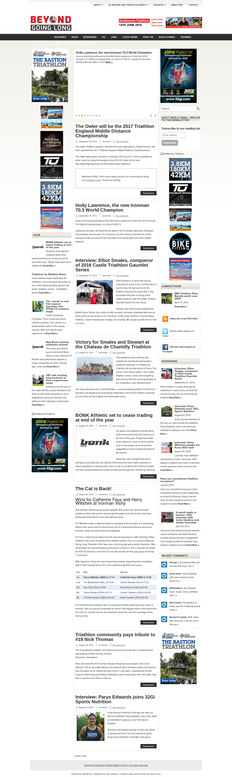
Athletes (160, 5)
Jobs (114, 37)
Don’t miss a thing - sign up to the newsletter (181, 119)
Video (57, 43)
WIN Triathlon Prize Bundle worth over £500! (186, 296)
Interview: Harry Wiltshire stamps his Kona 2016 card (187, 445)
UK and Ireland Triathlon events (128, 5)
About (98, 5)
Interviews (90, 37)
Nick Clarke (175, 602)
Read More (148, 193)
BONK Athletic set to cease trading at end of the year (58, 245)
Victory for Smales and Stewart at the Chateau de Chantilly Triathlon (113, 344)
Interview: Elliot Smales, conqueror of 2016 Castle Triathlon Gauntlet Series (114, 265)
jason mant (175, 573)
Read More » (49, 265)
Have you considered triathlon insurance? (179, 480)
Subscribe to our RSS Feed (183, 318)
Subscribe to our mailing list (181, 128)
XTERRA (91, 43)
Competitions (41, 41)
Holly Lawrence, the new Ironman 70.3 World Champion (114, 52)
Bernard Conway (178, 617)
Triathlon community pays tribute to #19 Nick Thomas (115, 637)
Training (186, 37)
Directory (177, 5)
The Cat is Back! (93, 488)
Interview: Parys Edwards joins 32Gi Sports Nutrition (115, 699)
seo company (112, 773)
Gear (74, 37)
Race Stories (167, 37)
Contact (193, 5)
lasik (131, 773)
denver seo (156, 773)
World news (74, 43)
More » (109, 62)
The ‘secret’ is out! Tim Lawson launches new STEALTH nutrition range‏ (57, 306)
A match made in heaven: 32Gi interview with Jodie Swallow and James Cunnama (187, 517)
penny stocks (140, 773)
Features (60, 37)
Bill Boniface (176, 588)
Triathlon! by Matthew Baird (49, 274)
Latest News (130, 37)
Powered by (76, 773)
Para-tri (148, 37)
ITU (103, 37)
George (173, 562)
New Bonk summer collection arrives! (57, 343)
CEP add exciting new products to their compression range (57, 379)
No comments (122, 141)
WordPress (87, 773)
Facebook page (93, 180)
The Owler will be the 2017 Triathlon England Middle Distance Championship (114, 131)
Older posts (79, 755)
